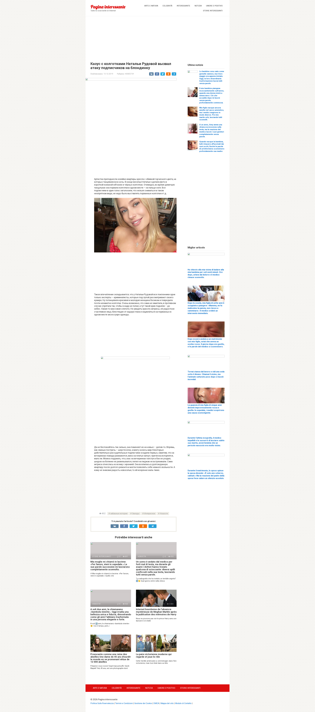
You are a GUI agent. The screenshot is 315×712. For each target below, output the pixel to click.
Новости (164, 513)
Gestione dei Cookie (143, 703)
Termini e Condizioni (124, 703)
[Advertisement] (157, 37)
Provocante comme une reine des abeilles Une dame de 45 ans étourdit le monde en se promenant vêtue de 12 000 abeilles (110, 658)
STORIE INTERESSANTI (213, 11)
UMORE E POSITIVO (214, 6)
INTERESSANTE (183, 6)
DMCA (156, 703)
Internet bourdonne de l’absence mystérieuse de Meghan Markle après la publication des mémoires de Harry (156, 612)
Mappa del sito (167, 703)
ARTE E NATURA (151, 6)
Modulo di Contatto (183, 703)
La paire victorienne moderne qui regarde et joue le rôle (154, 655)
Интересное (149, 513)
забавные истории (118, 513)
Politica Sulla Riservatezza (102, 703)
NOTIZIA (198, 6)
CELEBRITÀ (167, 6)
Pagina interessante (108, 6)
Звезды (135, 513)
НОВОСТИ (129, 74)
